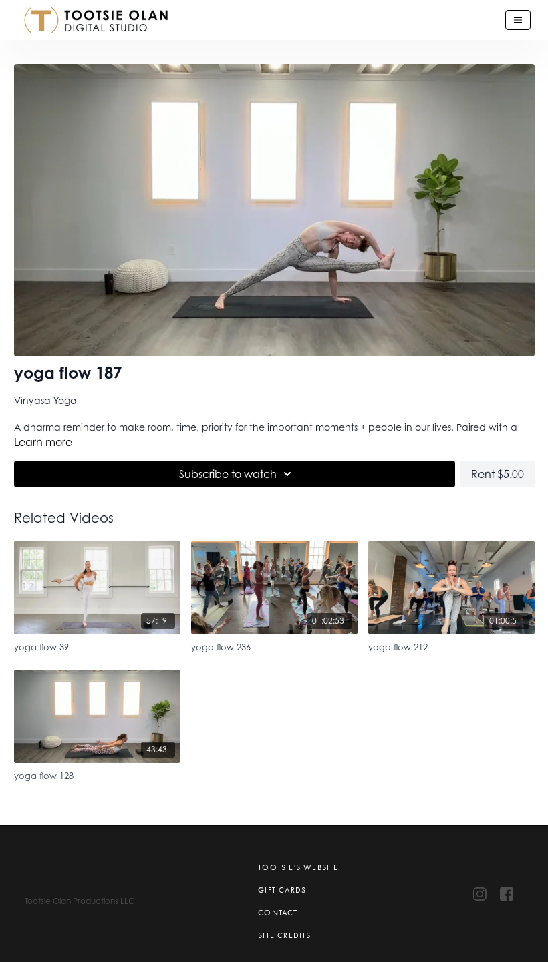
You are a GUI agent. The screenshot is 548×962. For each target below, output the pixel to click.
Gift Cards (282, 890)
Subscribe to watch (228, 474)
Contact (277, 912)
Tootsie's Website (298, 867)
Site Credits (284, 935)
